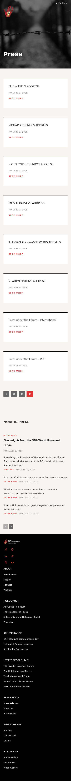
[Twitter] (5, 562)
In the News (10, 435)
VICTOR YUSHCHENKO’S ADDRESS (31, 164)
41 (14, 394)
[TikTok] (12, 556)
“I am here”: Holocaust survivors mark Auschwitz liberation (35, 477)
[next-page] (11, 526)
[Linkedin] (5, 556)
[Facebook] (5, 549)
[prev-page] (6, 394)
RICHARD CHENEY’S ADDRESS (28, 125)
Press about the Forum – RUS (27, 359)
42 (22, 394)
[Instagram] (12, 549)
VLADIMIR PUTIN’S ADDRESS (27, 281)
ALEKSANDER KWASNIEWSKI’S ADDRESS (35, 242)
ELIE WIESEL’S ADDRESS (24, 86)
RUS (65, 3)
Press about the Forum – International (32, 320)
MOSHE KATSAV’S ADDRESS (26, 203)
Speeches (9, 469)
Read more (16, 98)
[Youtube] (12, 562)
